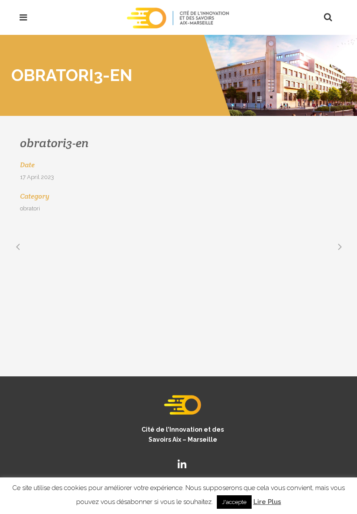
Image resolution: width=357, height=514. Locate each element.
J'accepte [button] (234, 502)
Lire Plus (267, 502)
